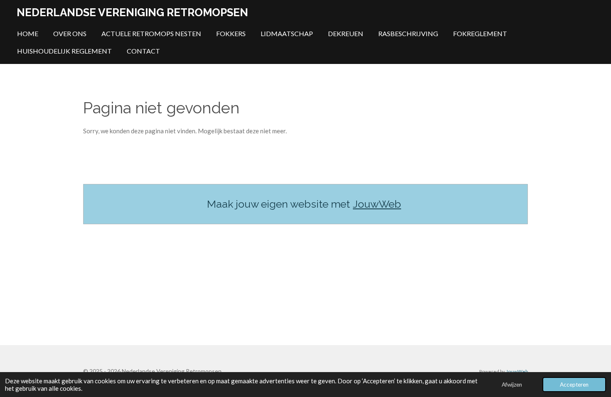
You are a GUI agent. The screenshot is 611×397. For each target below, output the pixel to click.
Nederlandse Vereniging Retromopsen (132, 12)
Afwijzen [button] (512, 384)
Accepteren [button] (574, 384)
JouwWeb (377, 204)
